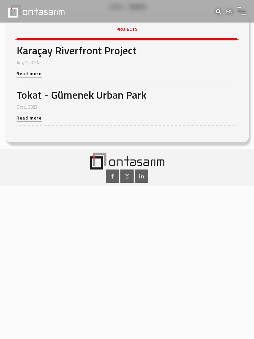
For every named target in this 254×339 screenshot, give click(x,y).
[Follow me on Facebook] (112, 176)
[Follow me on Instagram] (127, 176)
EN (229, 11)
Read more (29, 74)
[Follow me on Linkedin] (141, 176)
